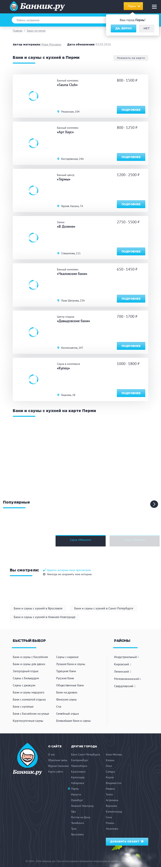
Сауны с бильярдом (26, 678)
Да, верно (123, 28)
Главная (17, 30)
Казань (110, 760)
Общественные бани (70, 685)
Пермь (75, 788)
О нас (51, 754)
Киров (110, 777)
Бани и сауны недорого (28, 692)
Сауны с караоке (67, 657)
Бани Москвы (114, 754)
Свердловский (125, 686)
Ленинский (122, 671)
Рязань (110, 823)
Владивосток (114, 783)
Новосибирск (79, 766)
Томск (109, 794)
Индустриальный (126, 657)
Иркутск (76, 794)
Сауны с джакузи (24, 685)
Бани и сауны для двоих (29, 664)
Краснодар (78, 777)
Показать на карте (131, 58)
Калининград (114, 811)
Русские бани (65, 678)
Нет (147, 28)
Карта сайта (55, 771)
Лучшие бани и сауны (70, 664)
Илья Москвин (51, 44)
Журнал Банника (58, 766)
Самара (110, 771)
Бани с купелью (23, 706)
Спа (58, 706)
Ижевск (110, 788)
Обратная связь (57, 760)
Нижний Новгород (82, 806)
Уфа (73, 811)
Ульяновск (112, 828)
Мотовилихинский (127, 679)
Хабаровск (77, 783)
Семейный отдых (67, 713)
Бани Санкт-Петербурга (85, 754)
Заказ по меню (36, 30)
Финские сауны (66, 699)
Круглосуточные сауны (28, 721)
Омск (109, 766)
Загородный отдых (25, 671)
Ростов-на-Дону (80, 817)
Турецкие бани (66, 671)
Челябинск (77, 823)
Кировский (122, 664)
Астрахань (112, 800)
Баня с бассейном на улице (31, 713)
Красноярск (78, 771)
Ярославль (77, 834)
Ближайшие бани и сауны (73, 721)
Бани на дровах (66, 692)
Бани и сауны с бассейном (30, 657)
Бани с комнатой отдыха (29, 699)
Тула (73, 828)
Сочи (109, 817)
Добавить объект (125, 842)
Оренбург (77, 800)
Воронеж (111, 806)
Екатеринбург (79, 760)
